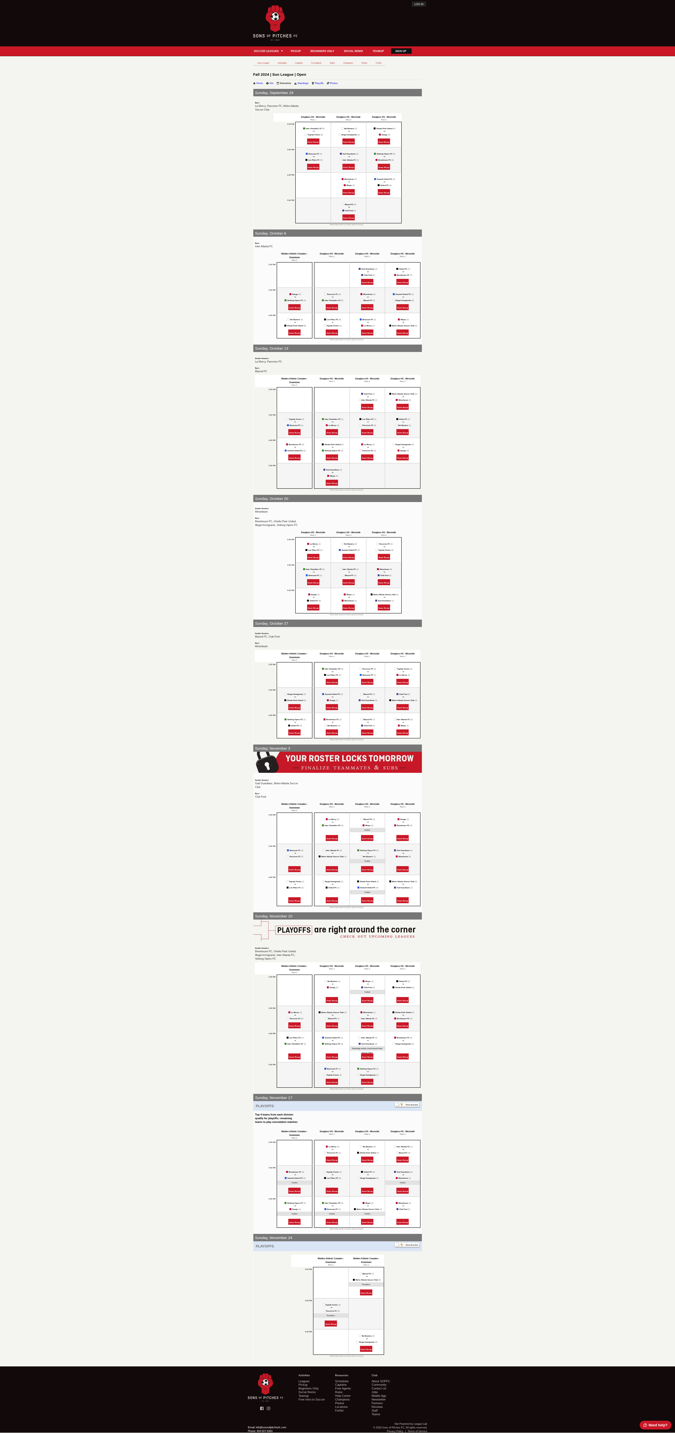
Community (379, 1384)
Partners (377, 1403)
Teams (376, 1414)
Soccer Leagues (266, 51)
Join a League (263, 63)
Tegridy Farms (314, 135)
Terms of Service (417, 1431)
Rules (332, 63)
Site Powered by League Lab (410, 1423)
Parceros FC (332, 294)
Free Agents (316, 63)
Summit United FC (384, 179)
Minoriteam (349, 179)
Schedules (282, 63)
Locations (341, 1406)
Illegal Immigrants (349, 135)
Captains (299, 63)
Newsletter (379, 1399)
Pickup (296, 51)
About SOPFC (381, 1381)
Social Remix (353, 51)
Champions (348, 63)
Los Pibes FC (314, 160)
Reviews (377, 1406)
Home (259, 83)
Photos (364, 63)
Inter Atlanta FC (349, 160)
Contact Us (379, 1388)
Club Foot (349, 211)
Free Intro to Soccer (311, 1399)
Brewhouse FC (384, 160)
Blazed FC (349, 204)
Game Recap (313, 142)
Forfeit (378, 63)
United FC (384, 185)
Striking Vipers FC (384, 154)
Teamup (378, 51)
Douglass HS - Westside (313, 117)
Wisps (349, 185)
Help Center (343, 1395)
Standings (302, 83)
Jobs (375, 1392)
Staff (375, 1410)
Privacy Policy (395, 1431)
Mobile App (379, 1395)
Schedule (285, 83)
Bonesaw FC (313, 154)
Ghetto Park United (384, 129)
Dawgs (384, 135)
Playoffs (319, 83)
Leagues (304, 1381)
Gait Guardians (349, 154)
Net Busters (349, 129)
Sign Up (400, 51)
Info (271, 83)
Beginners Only (322, 51)
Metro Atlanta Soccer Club (403, 326)
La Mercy (368, 326)
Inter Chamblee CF (314, 129)
